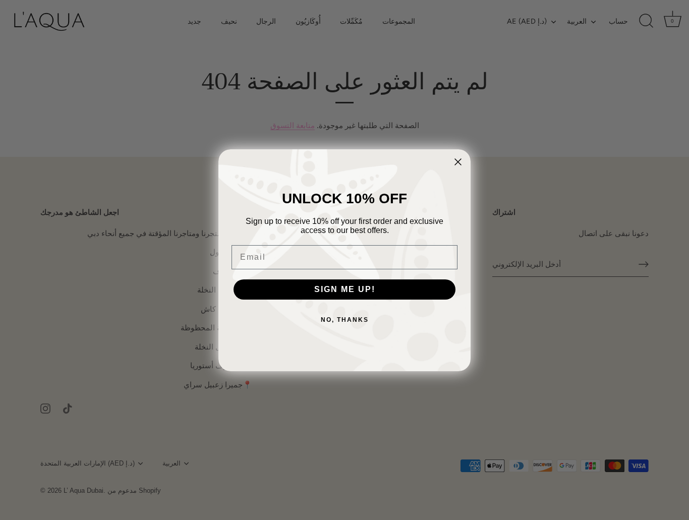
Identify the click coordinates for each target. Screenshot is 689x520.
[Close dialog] (458, 161)
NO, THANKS (345, 319)
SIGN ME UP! (344, 289)
